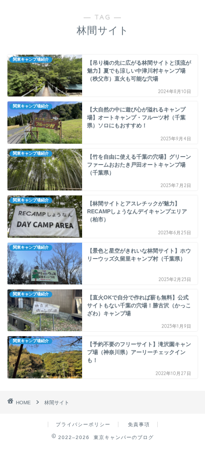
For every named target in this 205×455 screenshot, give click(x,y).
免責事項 (139, 424)
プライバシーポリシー (83, 424)
